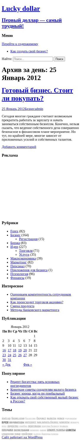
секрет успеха (56, 429)
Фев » (27, 364)
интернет (30, 422)
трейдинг (27, 433)
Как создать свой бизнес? (29, 51)
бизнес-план (17, 418)
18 (14, 350)
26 (20, 355)
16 (4, 350)
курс (4, 426)
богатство (30, 418)
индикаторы (16, 422)
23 (4, 355)
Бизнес (30, 109)
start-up (6, 418)
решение (34, 430)
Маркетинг (18, 262)
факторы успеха (49, 433)
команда (74, 422)
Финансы (17, 278)
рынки (43, 429)
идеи (5, 422)
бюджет (41, 418)
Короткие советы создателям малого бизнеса (43, 389)
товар (17, 433)
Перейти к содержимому (20, 44)
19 (20, 350)
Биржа (15, 243)
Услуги (24, 254)
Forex (14, 231)
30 (4, 360)
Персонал (17, 266)
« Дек (6, 364)
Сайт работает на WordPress (22, 437)
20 (25, 350)
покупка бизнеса (50, 426)
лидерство (12, 425)
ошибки (23, 426)
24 (9, 355)
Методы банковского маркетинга (34, 310)
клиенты (64, 422)
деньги (60, 418)
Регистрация (28, 239)
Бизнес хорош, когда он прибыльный (37, 393)
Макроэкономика (23, 258)
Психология (19, 274)
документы (70, 418)
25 (14, 355)
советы (71, 429)
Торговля (26, 250)
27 (25, 355)
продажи (7, 429)
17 (9, 350)
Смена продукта (22, 306)
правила (64, 426)
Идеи (14, 247)
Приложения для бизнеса (29, 270)
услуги (37, 433)
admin (39, 109)
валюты (51, 418)
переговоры (34, 425)
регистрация (21, 429)
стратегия (8, 433)
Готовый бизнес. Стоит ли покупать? (37, 94)
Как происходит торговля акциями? (36, 302)
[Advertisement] (29, 189)
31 (9, 360)
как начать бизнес (48, 422)
